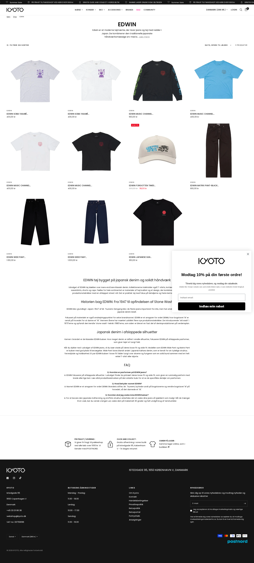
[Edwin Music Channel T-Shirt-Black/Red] (96, 150)
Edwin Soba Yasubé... (17, 113)
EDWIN (9, 182)
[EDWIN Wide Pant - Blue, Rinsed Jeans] (96, 222)
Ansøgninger (135, 519)
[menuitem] (78, 10)
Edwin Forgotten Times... (142, 185)
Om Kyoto (134, 493)
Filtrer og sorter (19, 45)
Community (149, 9)
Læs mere (144, 36)
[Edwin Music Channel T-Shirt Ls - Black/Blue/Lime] (157, 78)
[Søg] (241, 9)
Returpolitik (134, 508)
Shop (15, 17)
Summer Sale (166, 2)
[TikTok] (22, 478)
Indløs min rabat (211, 306)
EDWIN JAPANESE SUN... (140, 257)
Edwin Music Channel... (141, 113)
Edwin (9, 111)
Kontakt (133, 496)
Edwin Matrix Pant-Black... (204, 185)
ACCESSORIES (114, 9)
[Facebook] (9, 478)
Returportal (134, 512)
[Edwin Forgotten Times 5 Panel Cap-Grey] (157, 150)
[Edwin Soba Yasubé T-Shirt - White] (96, 78)
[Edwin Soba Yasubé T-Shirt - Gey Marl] (35, 78)
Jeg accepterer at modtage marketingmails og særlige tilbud (218, 510)
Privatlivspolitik (136, 504)
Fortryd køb (134, 515)
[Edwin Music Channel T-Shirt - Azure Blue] (219, 78)
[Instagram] (16, 478)
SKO (101, 9)
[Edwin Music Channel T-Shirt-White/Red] (35, 150)
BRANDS (129, 9)
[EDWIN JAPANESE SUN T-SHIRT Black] (157, 222)
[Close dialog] (248, 254)
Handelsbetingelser (138, 500)
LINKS (132, 488)
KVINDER (90, 9)
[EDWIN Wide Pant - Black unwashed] (35, 222)
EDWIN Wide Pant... (16, 257)
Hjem (8, 17)
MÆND (78, 9)
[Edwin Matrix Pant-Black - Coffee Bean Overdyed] (219, 150)
